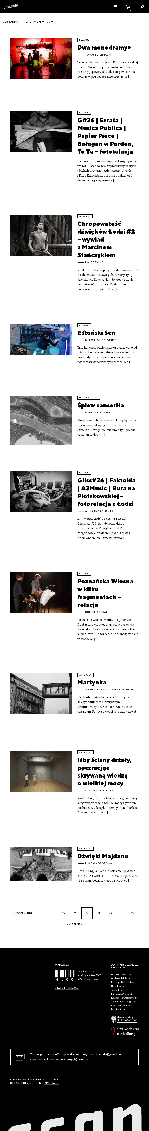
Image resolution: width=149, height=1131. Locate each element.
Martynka (91, 682)
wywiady (85, 216)
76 (75, 913)
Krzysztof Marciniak (100, 339)
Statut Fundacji (67, 988)
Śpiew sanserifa (100, 405)
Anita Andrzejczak (99, 511)
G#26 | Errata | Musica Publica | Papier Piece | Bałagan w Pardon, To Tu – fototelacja (105, 136)
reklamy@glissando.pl (76, 1059)
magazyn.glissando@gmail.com (102, 1054)
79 (110, 913)
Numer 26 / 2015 (89, 398)
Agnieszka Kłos (96, 689)
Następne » (75, 924)
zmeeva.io (51, 1083)
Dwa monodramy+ (104, 47)
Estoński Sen (96, 332)
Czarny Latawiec (122, 689)
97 (132, 913)
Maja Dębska (94, 262)
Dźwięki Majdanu (102, 856)
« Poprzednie (24, 913)
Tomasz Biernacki (98, 54)
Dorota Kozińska (98, 412)
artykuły (85, 675)
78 (99, 913)
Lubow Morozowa (98, 863)
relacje (84, 40)
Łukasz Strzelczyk (99, 790)
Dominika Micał (96, 612)
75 (63, 913)
